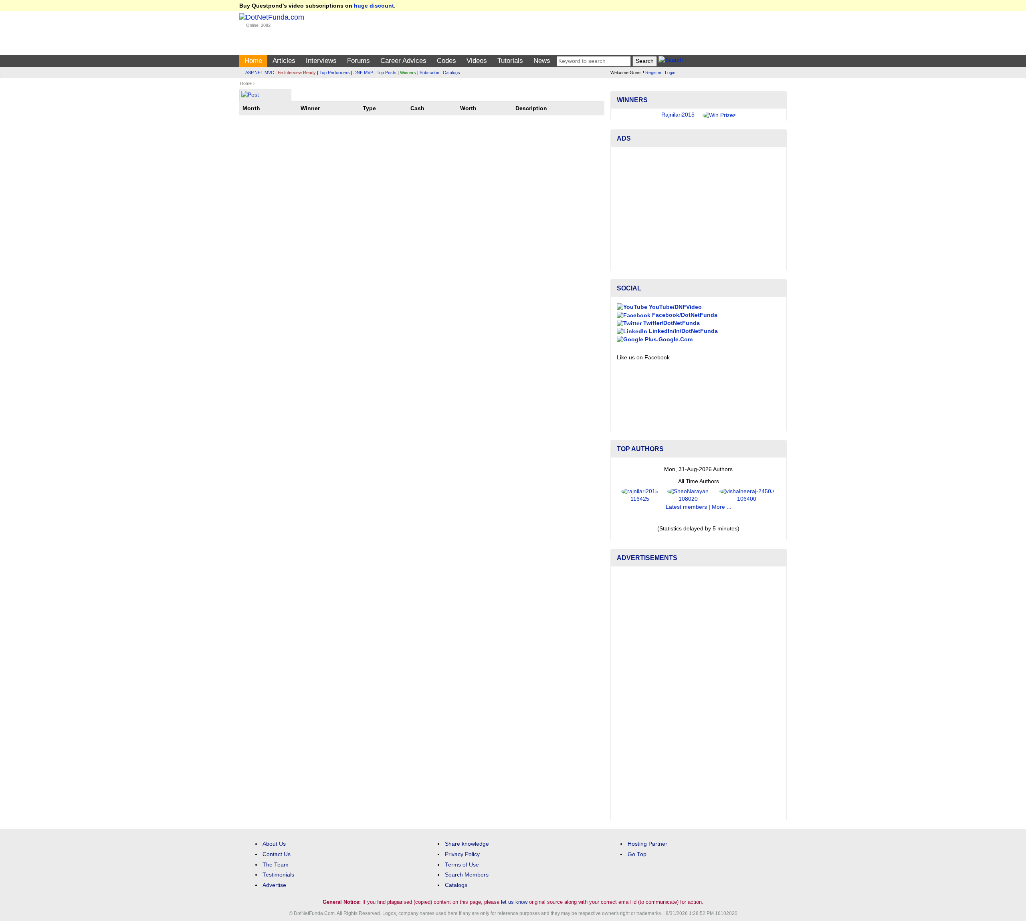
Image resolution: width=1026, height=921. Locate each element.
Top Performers (334, 72)
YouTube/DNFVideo (674, 307)
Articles (284, 60)
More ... (721, 507)
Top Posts (386, 72)
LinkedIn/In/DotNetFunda (682, 331)
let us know (514, 902)
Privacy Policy (462, 854)
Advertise (274, 885)
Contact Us (277, 854)
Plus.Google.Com (668, 340)
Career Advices (403, 60)
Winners (408, 72)
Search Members (467, 875)
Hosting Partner (647, 844)
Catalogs (451, 72)
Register (653, 72)
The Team (276, 865)
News (541, 60)
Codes (446, 60)
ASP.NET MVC (259, 72)
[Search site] (670, 61)
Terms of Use (462, 865)
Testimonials (278, 875)
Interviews (321, 60)
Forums (358, 60)
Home (253, 60)
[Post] (250, 96)
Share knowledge (467, 844)
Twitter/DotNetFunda (671, 323)
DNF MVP (363, 72)
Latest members (686, 507)
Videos (477, 60)
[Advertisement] (698, 209)
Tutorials (510, 60)
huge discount (374, 6)
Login (670, 72)
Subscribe (429, 72)
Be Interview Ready (297, 72)
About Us (274, 844)
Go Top (637, 854)
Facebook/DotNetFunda (683, 315)
